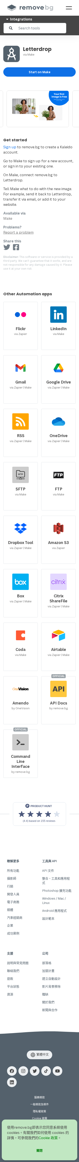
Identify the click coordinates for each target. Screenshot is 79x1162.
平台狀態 (13, 986)
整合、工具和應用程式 (56, 880)
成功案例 (13, 933)
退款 (10, 978)
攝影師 (11, 878)
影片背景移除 (51, 986)
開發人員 (13, 894)
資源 (10, 994)
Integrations (20, 19)
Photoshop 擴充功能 (57, 890)
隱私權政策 (39, 1111)
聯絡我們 (13, 971)
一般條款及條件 (39, 1104)
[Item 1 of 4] (39, 109)
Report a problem (18, 232)
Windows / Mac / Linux (54, 900)
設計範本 (48, 918)
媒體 (10, 910)
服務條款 (39, 1097)
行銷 (10, 886)
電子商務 (13, 902)
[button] (12, 1071)
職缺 (45, 994)
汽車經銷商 (14, 917)
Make (30, 54)
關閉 (39, 1150)
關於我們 (48, 1002)
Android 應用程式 (54, 911)
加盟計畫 (48, 971)
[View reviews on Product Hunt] (39, 814)
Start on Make (39, 72)
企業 (10, 925)
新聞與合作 (49, 1010)
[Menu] (68, 8)
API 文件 (48, 870)
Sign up (9, 147)
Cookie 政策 (39, 1118)
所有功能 (13, 870)
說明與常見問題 (18, 963)
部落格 (46, 963)
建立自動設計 (51, 978)
